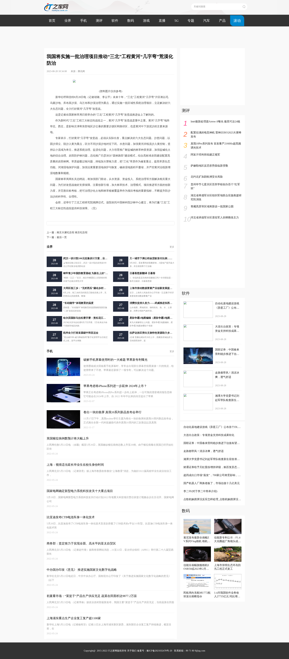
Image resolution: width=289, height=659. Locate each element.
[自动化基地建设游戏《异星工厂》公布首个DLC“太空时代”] (212, 431)
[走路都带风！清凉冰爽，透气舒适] (212, 455)
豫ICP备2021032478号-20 (159, 650)
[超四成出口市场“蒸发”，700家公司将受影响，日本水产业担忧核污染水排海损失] (212, 479)
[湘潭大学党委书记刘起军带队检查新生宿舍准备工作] (212, 463)
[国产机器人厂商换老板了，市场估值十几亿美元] (212, 487)
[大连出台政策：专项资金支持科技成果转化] (212, 439)
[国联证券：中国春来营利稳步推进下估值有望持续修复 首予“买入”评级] (212, 447)
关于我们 (131, 650)
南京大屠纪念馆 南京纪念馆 (67, 232)
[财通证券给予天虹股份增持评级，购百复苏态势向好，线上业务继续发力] (212, 471)
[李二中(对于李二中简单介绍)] (212, 495)
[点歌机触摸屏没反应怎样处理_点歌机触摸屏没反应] (212, 503)
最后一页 (57, 237)
